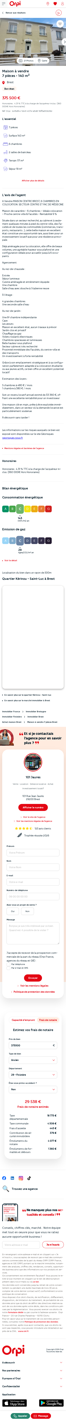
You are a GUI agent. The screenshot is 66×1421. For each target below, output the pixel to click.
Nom (9, 861)
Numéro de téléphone (17, 890)
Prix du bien (14, 1039)
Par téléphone (18, 964)
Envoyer (33, 977)
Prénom (10, 846)
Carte (44, 60)
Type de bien (15, 1053)
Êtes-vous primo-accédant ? (23, 1083)
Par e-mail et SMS (19, 968)
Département (15, 1068)
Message (11, 919)
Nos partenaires (11, 1370)
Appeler (22, 1415)
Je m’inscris (53, 1244)
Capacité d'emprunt (23, 1019)
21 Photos (28, 60)
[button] (33, 180)
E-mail (10, 875)
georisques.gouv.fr (12, 437)
